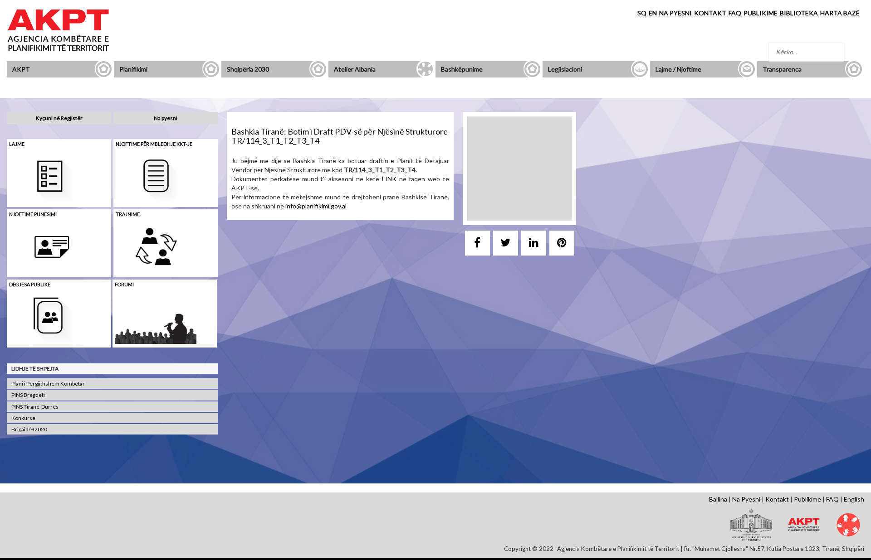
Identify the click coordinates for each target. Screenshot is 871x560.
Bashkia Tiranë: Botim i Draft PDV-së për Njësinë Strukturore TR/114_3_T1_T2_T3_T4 (339, 135)
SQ (641, 13)
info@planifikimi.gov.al (316, 206)
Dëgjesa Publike (29, 284)
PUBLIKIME (761, 13)
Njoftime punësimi (33, 214)
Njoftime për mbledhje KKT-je (154, 144)
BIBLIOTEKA (799, 13)
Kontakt (777, 499)
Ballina (718, 499)
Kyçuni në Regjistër (59, 118)
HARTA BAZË (840, 13)
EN (653, 13)
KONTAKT (710, 13)
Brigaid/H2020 (29, 429)
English (854, 499)
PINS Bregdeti (28, 394)
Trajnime (128, 214)
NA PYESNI (675, 13)
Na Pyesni (746, 499)
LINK (389, 179)
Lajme (16, 144)
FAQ (735, 13)
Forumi (124, 284)
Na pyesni (165, 118)
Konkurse (23, 418)
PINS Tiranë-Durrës (35, 406)
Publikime (807, 499)
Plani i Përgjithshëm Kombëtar (48, 383)
